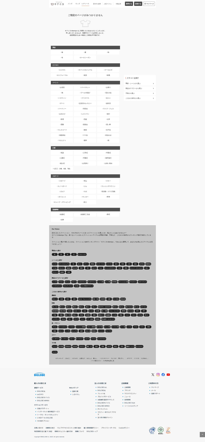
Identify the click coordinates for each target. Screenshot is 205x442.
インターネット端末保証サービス (48, 411)
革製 (148, 326)
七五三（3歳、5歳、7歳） (62, 169)
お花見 (62, 87)
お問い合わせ (38, 428)
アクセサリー (133, 281)
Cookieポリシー (124, 428)
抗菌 (109, 299)
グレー (72, 338)
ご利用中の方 (153, 383)
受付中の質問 (97, 4)
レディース (85, 3)
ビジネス (62, 70)
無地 (55, 331)
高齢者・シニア (130, 346)
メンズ (70, 3)
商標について (79, 431)
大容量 (97, 311)
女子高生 (61, 346)
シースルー (71, 326)
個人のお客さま (40, 383)
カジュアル (74, 331)
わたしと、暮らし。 (92, 358)
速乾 (74, 299)
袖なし (75, 315)
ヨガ (85, 191)
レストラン (85, 114)
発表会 (85, 124)
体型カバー (101, 315)
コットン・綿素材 (80, 326)
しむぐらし (76, 394)
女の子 (109, 346)
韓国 (94, 315)
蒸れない (68, 306)
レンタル (114, 315)
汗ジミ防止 (116, 299)
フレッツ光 (101, 393)
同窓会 (85, 109)
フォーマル (109, 331)
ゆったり (91, 311)
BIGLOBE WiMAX (43, 400)
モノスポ (113, 358)
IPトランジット (103, 409)
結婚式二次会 (85, 214)
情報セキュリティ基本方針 (64, 431)
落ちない (115, 306)
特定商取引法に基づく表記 (43, 431)
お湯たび (82, 358)
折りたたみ (130, 311)
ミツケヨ (136, 358)
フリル (135, 326)
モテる (140, 315)
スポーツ (62, 181)
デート (62, 103)
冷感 (61, 299)
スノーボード (62, 186)
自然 (81, 331)
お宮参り (85, 163)
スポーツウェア (142, 281)
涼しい (94, 306)
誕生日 (108, 103)
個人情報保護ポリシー (91, 428)
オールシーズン (85, 57)
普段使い (94, 331)
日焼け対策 (63, 311)
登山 (85, 181)
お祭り (108, 87)
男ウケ (146, 315)
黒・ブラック (64, 338)
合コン (108, 98)
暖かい (88, 306)
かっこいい (101, 331)
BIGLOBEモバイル (43, 397)
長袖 (61, 315)
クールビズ (108, 70)
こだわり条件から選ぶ (133, 98)
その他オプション (43, 421)
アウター (61, 281)
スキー (108, 181)
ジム (85, 186)
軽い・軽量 (104, 311)
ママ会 (85, 135)
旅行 (108, 114)
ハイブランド (55, 319)
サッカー (85, 197)
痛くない (136, 306)
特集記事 (118, 4)
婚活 (85, 130)
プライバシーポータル (108, 428)
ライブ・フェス (108, 109)
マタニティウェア (68, 286)
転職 (108, 75)
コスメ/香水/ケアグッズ (87, 286)
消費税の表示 (50, 428)
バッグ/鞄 (107, 281)
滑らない (62, 306)
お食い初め (108, 163)
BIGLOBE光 (41, 391)
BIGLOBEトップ (92, 431)
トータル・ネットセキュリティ (47, 415)
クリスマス (85, 98)
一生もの (63, 319)
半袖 (55, 315)
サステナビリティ (130, 393)
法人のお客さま (100, 383)
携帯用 (123, 311)
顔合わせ (108, 135)
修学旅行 (108, 158)
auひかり (40, 394)
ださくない (143, 306)
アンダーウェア (92, 281)
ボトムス (67, 281)
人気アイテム (108, 4)
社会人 (115, 346)
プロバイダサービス (104, 396)
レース (129, 326)
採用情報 (127, 400)
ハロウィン (62, 98)
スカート (74, 281)
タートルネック (63, 326)
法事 (62, 220)
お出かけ (62, 114)
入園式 (62, 158)
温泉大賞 (75, 391)
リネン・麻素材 (91, 326)
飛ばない (75, 306)
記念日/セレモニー (85, 103)
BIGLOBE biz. (102, 387)
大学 (108, 119)
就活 (85, 75)
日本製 (88, 315)
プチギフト (82, 346)
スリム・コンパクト (114, 311)
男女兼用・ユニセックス (108, 319)
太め (85, 311)
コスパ (82, 319)
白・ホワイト (55, 338)
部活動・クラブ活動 (108, 191)
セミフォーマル (62, 75)
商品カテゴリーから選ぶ (134, 88)
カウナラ (129, 358)
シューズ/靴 (101, 281)
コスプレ (54, 352)
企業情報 (124, 383)
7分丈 (81, 315)
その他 (76, 286)
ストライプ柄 (115, 326)
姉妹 (103, 346)
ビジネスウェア (82, 281)
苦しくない (55, 306)
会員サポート (155, 393)
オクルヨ (75, 358)
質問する (129, 4)
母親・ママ (89, 346)
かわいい (61, 331)
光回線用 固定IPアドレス (106, 400)
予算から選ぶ (130, 93)
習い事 (108, 124)
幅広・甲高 (68, 315)
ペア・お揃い (90, 319)
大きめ (69, 311)
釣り (85, 202)
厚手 (137, 311)
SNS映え (97, 319)
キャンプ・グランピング (62, 202)
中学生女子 (68, 346)
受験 (62, 124)
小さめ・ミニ (77, 311)
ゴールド (93, 338)
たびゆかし (144, 358)
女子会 (108, 130)
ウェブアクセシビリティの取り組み (69, 428)
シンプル (67, 331)
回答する (138, 4)
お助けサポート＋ (43, 408)
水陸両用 (102, 299)
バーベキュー (85, 87)
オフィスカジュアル (85, 70)
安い (70, 319)
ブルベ (133, 315)
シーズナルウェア (57, 286)
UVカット (54, 299)
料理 (62, 119)
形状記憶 (123, 299)
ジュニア (54, 346)
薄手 (144, 311)
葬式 (108, 214)
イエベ (127, 315)
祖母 (96, 346)
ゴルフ (62, 191)
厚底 (121, 315)
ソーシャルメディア (131, 406)
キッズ (77, 3)
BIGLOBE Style (129, 403)
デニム (54, 326)
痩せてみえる (129, 306)
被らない (121, 306)
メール (153, 390)
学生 (122, 346)
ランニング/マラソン (108, 186)
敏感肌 (108, 315)
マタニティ (62, 140)
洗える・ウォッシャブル (84, 299)
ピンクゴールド (101, 338)
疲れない (81, 306)
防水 (68, 299)
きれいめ (88, 331)
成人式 (62, 163)
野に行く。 (121, 358)
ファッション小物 (123, 281)
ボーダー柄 (100, 326)
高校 (85, 119)
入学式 (85, 153)
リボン (142, 326)
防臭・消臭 (96, 299)
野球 (108, 197)
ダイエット (62, 197)
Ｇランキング (59, 358)
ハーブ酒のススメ (96, 360)
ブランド (127, 390)
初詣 (62, 153)
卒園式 (85, 158)
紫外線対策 (55, 311)
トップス (54, 281)
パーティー (62, 109)
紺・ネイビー (79, 338)
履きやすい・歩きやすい (104, 306)
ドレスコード (62, 130)
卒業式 (108, 153)
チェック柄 (107, 326)
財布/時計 (114, 281)
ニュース (127, 396)
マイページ (150, 4)
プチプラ (76, 319)
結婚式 (62, 214)
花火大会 (108, 93)
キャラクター (139, 346)
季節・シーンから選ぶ (133, 83)
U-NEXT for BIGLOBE (45, 418)
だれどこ (67, 358)
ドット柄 (123, 326)
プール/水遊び (85, 93)
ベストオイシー (104, 358)
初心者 (75, 346)
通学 (85, 140)
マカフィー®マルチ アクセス (107, 413)
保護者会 (62, 135)
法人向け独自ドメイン (105, 417)
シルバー (87, 338)
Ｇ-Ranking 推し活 (108, 360)
